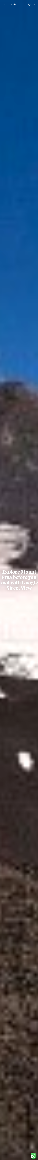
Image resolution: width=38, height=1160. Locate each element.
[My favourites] (29, 4)
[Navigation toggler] (34, 5)
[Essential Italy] (11, 4)
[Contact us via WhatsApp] (33, 1156)
